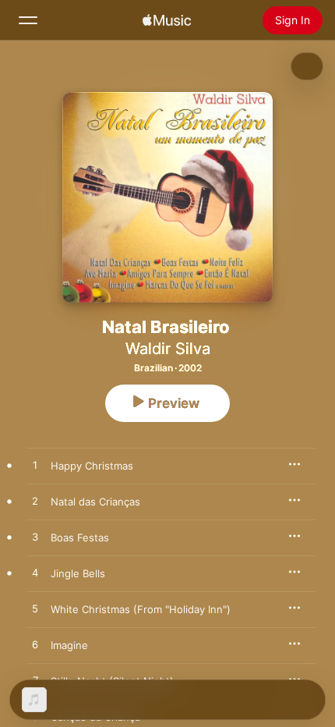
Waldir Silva (167, 348)
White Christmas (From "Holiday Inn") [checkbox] (141, 609)
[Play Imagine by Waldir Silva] (35, 645)
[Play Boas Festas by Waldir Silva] (35, 537)
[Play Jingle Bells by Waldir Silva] (35, 573)
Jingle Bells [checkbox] (78, 573)
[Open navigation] (28, 20)
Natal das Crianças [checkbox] (95, 501)
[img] (167, 20)
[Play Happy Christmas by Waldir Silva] (35, 466)
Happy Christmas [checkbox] (92, 465)
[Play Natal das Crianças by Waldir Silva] (35, 502)
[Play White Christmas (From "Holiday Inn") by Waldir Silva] (35, 609)
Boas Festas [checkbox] (80, 537)
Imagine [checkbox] (69, 645)
